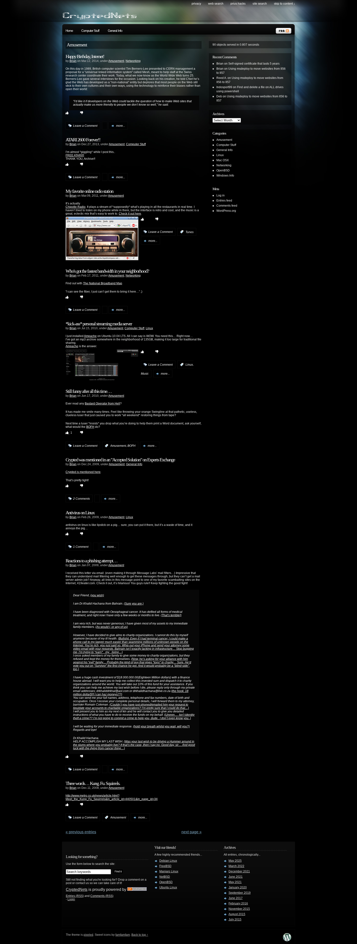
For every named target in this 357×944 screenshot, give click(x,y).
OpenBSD (223, 170)
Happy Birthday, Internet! (85, 56)
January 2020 (238, 887)
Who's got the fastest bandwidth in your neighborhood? (107, 271)
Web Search (215, 3)
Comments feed (226, 205)
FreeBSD (165, 866)
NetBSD (164, 876)
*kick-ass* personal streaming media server (99, 323)
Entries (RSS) (75, 896)
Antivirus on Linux (80, 512)
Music (145, 373)
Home (69, 31)
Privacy (196, 3)
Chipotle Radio (75, 207)
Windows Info (225, 175)
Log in (220, 195)
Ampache (90, 336)
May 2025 (235, 860)
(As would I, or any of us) (111, 627)
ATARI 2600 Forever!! (83, 139)
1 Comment (80, 546)
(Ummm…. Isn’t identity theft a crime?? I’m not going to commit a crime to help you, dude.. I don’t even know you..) (134, 716)
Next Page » (191, 832)
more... (120, 125)
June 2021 (236, 876)
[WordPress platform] (287, 940)
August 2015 (237, 914)
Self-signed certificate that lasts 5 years (254, 63)
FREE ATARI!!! (75, 155)
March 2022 (236, 866)
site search (260, 3)
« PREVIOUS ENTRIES (81, 832)
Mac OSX (222, 160)
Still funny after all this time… (88, 391)
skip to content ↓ (284, 3)
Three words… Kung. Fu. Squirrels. (93, 783)
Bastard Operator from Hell (102, 403)
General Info (115, 31)
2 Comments (81, 498)
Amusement (116, 61)
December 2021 (239, 871)
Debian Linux (168, 860)
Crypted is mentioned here (83, 472)
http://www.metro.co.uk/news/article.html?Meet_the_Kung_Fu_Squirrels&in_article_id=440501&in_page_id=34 (112, 797)
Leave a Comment (85, 125)
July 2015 (235, 919)
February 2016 (238, 903)
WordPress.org (226, 210)
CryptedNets (76, 889)
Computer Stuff (90, 31)
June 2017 (236, 898)
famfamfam (122, 934)
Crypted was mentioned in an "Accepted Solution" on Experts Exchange (120, 459)
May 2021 (235, 882)
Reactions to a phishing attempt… (91, 560)
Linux (149, 328)
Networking (133, 61)
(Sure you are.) (134, 603)
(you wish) (97, 595)
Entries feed (224, 200)
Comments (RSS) (101, 896)
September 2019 (240, 892)
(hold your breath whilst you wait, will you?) (161, 726)
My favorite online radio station (89, 191)
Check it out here (130, 213)
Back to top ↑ (139, 934)
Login (71, 899)
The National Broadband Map (102, 283)
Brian (72, 61)
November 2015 (239, 908)
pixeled (88, 934)
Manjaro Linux (168, 871)
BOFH (90, 427)
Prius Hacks (238, 3)
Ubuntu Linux (168, 887)
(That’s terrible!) (171, 615)
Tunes (190, 232)
